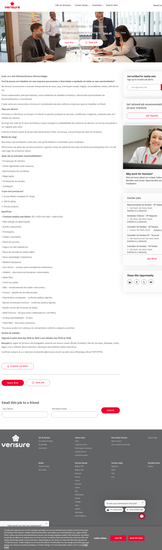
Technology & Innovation (83, 448)
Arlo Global (42, 470)
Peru (112, 477)
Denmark (78, 473)
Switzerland (79, 512)
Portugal (78, 502)
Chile (113, 473)
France (77, 480)
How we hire (42, 448)
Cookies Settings (100, 538)
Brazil (113, 470)
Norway (77, 498)
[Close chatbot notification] (142, 502)
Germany (78, 484)
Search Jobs (112, 5)
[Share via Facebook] (136, 281)
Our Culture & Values (45, 441)
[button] (69, 43)
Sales (77, 441)
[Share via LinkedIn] (129, 281)
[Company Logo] (12, 5)
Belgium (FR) (79, 466)
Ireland (77, 488)
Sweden (77, 509)
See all (107, 33)
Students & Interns (81, 455)
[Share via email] (151, 281)
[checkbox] (91, 42)
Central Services (80, 452)
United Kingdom (80, 516)
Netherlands (79, 495)
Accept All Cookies (136, 538)
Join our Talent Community (120, 445)
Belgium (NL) (79, 470)
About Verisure (116, 441)
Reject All (118, 538)
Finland (77, 477)
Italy (76, 491)
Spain (77, 505)
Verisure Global (43, 466)
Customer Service (81, 445)
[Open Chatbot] (141, 516)
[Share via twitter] (143, 281)
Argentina (114, 466)
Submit (110, 410)
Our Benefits (42, 445)
